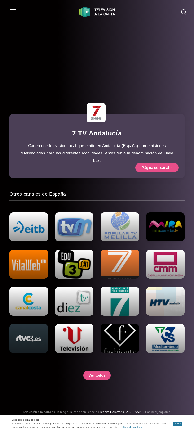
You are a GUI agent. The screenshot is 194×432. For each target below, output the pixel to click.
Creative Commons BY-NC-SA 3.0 (121, 412)
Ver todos (97, 375)
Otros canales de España (37, 194)
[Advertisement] (97, 59)
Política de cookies (131, 427)
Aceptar (178, 424)
